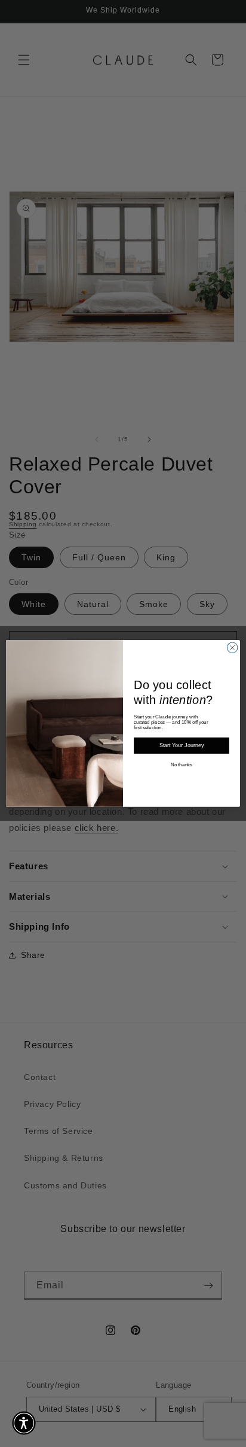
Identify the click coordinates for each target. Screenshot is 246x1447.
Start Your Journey (181, 746)
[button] (24, 1423)
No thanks (181, 765)
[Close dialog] (232, 647)
